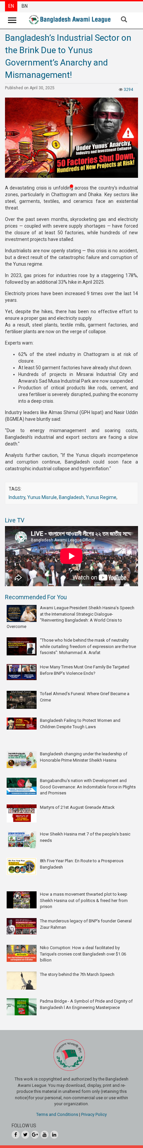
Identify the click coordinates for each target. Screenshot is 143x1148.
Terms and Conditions (57, 1114)
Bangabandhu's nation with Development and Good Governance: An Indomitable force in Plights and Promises (88, 786)
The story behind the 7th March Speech (77, 974)
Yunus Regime (101, 497)
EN (11, 6)
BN (25, 6)
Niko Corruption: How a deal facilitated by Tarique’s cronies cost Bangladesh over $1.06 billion (83, 954)
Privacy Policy (94, 1114)
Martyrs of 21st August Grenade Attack (77, 807)
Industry (17, 497)
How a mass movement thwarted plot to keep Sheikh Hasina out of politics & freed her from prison (84, 900)
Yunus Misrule (42, 497)
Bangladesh (71, 497)
